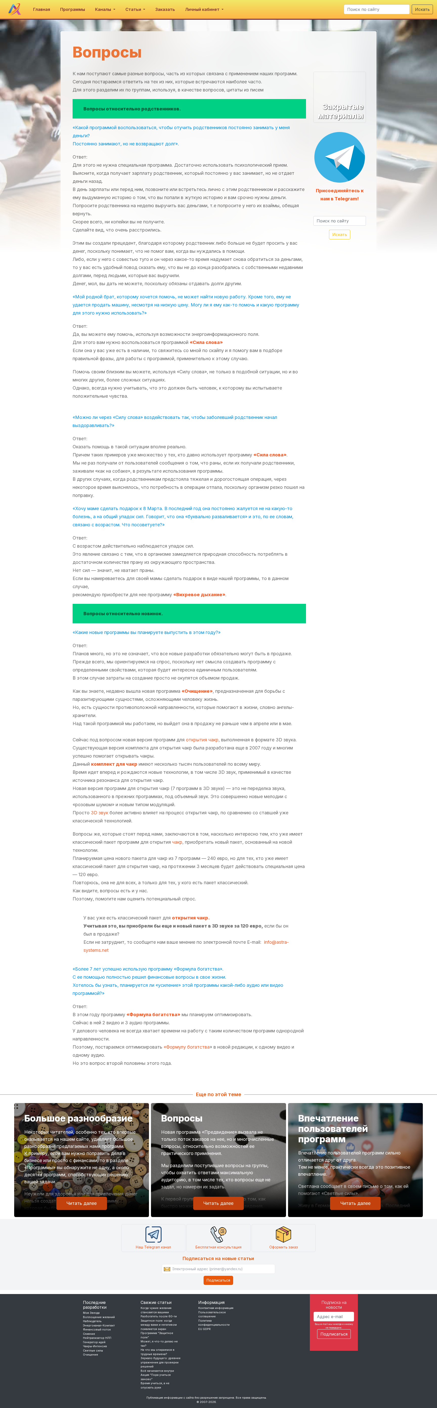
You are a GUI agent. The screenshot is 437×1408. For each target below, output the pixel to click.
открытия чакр (202, 739)
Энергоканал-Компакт (99, 1325)
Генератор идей (94, 1342)
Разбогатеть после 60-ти (159, 1316)
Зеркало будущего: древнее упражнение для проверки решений (161, 1362)
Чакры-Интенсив (95, 1346)
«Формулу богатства (187, 1047)
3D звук (99, 812)
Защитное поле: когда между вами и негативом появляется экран (159, 1325)
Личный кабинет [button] (203, 9)
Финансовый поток (97, 1329)
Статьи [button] (133, 9)
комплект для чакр (114, 764)
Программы (72, 9)
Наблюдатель (92, 1321)
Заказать (165, 9)
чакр (177, 842)
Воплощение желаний (99, 1317)
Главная (41, 9)
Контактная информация (215, 1308)
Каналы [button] (103, 9)
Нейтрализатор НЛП (97, 1338)
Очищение (90, 1354)
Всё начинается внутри (157, 1371)
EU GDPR (204, 1329)
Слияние (89, 1334)
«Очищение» (197, 691)
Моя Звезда (91, 1313)
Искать (422, 9)
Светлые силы (93, 1350)
